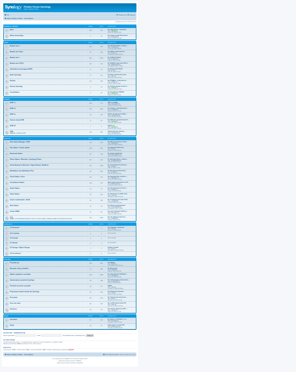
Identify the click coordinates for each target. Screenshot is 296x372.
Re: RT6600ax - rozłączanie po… (117, 80)
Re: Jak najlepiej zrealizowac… (117, 217)
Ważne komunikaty (16, 35)
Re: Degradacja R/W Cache (116, 147)
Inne (11, 217)
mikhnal (113, 31)
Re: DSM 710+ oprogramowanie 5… (118, 119)
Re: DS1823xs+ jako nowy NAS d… (118, 63)
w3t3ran (113, 81)
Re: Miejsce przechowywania (116, 205)
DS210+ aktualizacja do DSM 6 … (117, 114)
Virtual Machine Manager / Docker (25, 218)
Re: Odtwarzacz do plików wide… (118, 193)
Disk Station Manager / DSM (20, 142)
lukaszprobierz (115, 154)
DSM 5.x (13, 114)
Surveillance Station (17, 182)
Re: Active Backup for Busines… (118, 165)
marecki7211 (114, 115)
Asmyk (113, 195)
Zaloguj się (7, 332)
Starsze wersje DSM (17, 120)
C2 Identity (13, 243)
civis (112, 76)
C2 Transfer (14, 238)
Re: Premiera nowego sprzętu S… (118, 86)
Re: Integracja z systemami (116, 227)
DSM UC (13, 126)
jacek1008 (114, 36)
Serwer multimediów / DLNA (20, 200)
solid (112, 292)
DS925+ (110, 285)
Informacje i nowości (11, 26)
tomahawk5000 (115, 160)
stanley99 (114, 143)
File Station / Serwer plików (20, 148)
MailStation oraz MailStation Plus (22, 171)
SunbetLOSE (115, 132)
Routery (12, 80)
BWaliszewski (115, 64)
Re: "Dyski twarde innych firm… (117, 297)
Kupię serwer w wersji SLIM (116, 325)
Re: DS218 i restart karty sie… (117, 51)
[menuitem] (6, 15)
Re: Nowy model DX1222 (115, 69)
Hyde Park (7, 259)
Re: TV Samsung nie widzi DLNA (118, 199)
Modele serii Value (16, 52)
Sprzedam (13, 319)
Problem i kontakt (113, 247)
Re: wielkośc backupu (114, 57)
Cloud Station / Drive (17, 176)
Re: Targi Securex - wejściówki (117, 29)
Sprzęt (6, 42)
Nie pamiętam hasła (68, 335)
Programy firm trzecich (65, 218)
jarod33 (113, 172)
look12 (113, 53)
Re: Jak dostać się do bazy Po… (117, 188)
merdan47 (71, 349)
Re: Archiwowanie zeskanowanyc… (118, 280)
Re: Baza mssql (112, 268)
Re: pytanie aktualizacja (115, 153)
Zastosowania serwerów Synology (22, 280)
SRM (11, 131)
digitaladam (114, 177)
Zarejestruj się (19, 332)
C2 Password (14, 227)
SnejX (112, 166)
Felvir (112, 287)
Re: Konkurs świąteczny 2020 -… (118, 308)
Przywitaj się (14, 263)
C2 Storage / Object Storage (20, 247)
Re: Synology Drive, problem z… (117, 176)
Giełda (6, 316)
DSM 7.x (13, 102)
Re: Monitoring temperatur (116, 291)
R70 (112, 70)
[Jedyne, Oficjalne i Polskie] (14, 7)
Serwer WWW (14, 211)
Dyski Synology (15, 75)
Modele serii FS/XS (17, 63)
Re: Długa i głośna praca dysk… (117, 74)
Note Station (14, 205)
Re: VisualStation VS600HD (116, 92)
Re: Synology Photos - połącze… (118, 159)
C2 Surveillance (15, 253)
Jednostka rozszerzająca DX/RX (21, 69)
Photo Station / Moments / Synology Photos (25, 159)
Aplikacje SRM (21, 133)
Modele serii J (15, 46)
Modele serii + (15, 57)
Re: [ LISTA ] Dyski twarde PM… (117, 303)
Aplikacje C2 (8, 224)
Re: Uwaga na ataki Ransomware (118, 35)
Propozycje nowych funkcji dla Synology (24, 291)
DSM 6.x (13, 108)
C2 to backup (14, 233)
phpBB (66, 358)
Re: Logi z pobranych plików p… (118, 211)
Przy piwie (13, 297)
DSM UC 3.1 (111, 125)
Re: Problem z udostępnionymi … (118, 108)
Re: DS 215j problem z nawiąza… (118, 45)
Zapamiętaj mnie (79, 335)
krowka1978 (114, 103)
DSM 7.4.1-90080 (112, 102)
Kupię (12, 325)
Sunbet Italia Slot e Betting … (117, 131)
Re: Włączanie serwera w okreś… (118, 141)
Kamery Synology (16, 86)
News (12, 30)
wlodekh (113, 189)
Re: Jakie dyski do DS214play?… (118, 274)
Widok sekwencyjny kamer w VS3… (118, 182)
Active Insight (41, 218)
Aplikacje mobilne (52, 218)
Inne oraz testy (15, 303)
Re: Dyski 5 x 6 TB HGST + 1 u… (117, 319)
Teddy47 (113, 310)
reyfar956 (114, 109)
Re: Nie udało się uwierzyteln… (117, 170)
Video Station (15, 194)
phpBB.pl (78, 360)
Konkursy (13, 309)
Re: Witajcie (111, 262)
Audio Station (15, 188)
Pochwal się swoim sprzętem (20, 286)
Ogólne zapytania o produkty (20, 274)
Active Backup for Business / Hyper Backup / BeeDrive (29, 165)
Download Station (16, 153)
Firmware (7, 99)
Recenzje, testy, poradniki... (20, 268)
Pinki (112, 248)
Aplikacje (7, 138)
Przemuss (114, 47)
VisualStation (14, 92)
